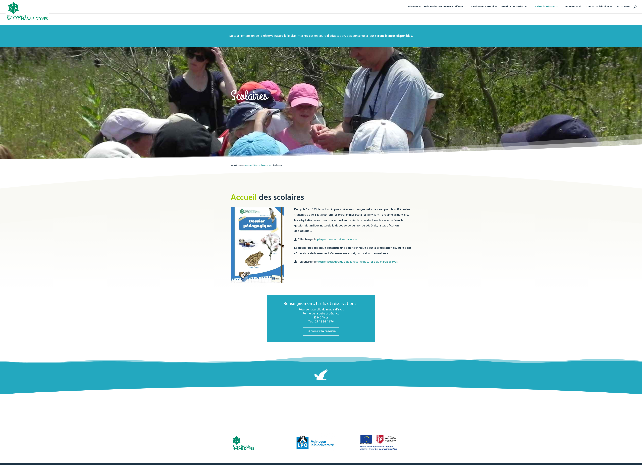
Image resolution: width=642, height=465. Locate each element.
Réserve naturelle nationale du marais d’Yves (435, 7)
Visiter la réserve (545, 7)
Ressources (623, 7)
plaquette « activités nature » (337, 239)
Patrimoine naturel (482, 7)
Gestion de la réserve (514, 7)
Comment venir (572, 7)
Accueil (248, 165)
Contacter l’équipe (597, 7)
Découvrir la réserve (321, 331)
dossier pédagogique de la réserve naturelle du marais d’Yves (357, 261)
